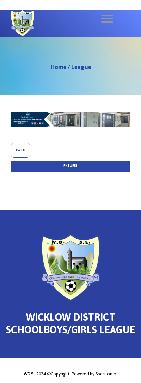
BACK (20, 150)
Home (58, 67)
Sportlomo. (106, 374)
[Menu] (103, 19)
